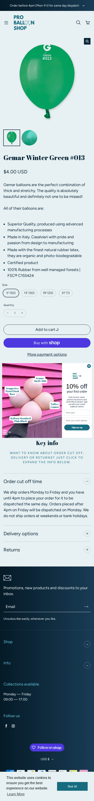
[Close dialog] (89, 366)
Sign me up (76, 427)
